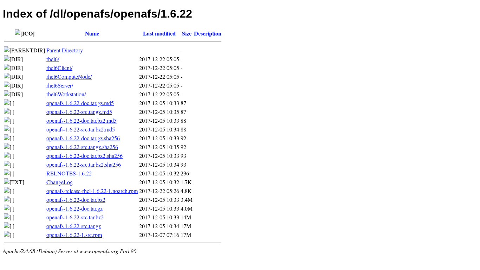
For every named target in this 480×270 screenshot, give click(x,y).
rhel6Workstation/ (66, 94)
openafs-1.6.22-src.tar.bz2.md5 (80, 129)
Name (92, 33)
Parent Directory (64, 50)
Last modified (159, 33)
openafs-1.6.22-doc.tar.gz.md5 (80, 103)
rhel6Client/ (59, 67)
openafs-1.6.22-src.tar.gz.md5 (79, 111)
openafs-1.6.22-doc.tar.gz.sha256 (83, 138)
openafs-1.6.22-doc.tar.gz (74, 208)
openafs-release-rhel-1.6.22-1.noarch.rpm (92, 190)
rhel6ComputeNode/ (69, 76)
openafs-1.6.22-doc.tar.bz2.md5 (81, 120)
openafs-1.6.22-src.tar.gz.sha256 (82, 146)
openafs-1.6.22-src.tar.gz (73, 226)
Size (187, 33)
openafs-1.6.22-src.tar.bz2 (75, 217)
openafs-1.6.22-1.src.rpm (74, 234)
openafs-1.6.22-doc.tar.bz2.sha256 (84, 155)
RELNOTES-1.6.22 (69, 173)
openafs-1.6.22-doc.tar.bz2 (75, 199)
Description (207, 33)
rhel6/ (52, 59)
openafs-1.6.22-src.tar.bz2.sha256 (83, 164)
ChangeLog (59, 182)
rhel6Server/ (59, 85)
